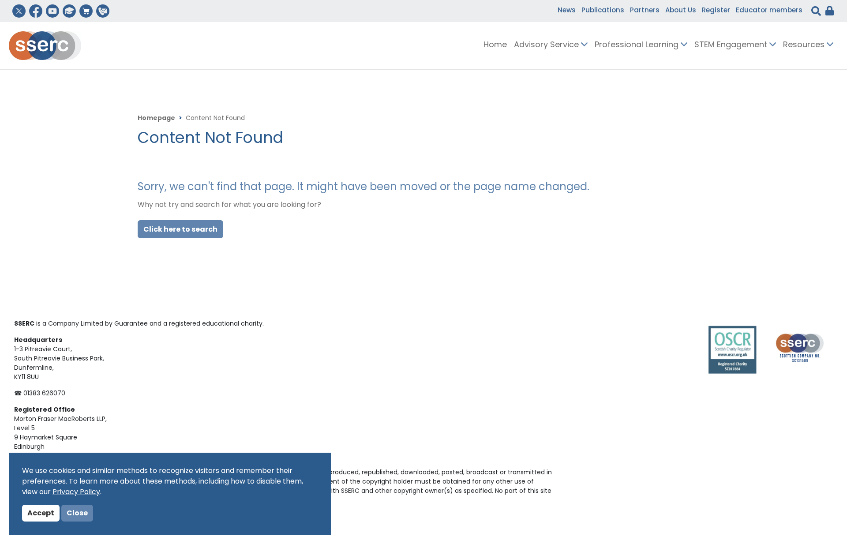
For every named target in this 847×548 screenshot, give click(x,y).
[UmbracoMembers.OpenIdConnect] (827, 11)
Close (77, 513)
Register (716, 11)
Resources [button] (805, 45)
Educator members (769, 11)
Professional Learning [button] (638, 45)
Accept (40, 513)
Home (495, 45)
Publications (602, 11)
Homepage (156, 118)
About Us (680, 11)
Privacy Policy (76, 492)
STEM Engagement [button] (731, 45)
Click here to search (180, 229)
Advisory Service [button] (547, 45)
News (567, 11)
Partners (645, 11)
